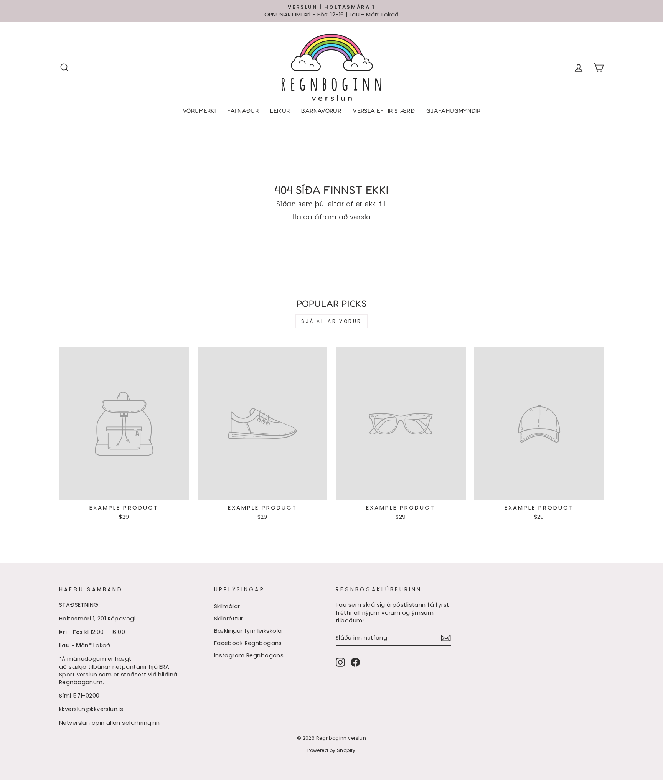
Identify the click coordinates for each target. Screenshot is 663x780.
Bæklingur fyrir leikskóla (248, 631)
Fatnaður (243, 110)
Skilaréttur (228, 618)
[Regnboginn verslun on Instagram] (340, 662)
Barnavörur (321, 110)
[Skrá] (446, 638)
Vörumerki (199, 110)
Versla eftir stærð (384, 110)
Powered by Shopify (331, 750)
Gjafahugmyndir (453, 110)
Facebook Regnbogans (248, 643)
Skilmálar (227, 606)
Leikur (280, 110)
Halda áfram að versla (331, 217)
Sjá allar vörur (331, 321)
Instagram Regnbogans (249, 655)
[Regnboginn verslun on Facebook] (355, 662)
